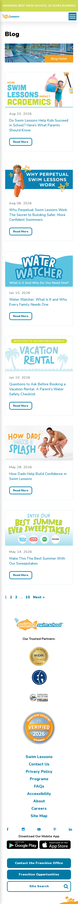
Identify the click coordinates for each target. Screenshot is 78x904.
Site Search (39, 886)
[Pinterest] (54, 829)
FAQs (39, 786)
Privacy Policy (39, 771)
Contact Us (39, 764)
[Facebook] (7, 829)
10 (28, 597)
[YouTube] (39, 829)
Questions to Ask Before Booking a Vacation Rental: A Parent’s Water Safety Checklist (37, 389)
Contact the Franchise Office (39, 863)
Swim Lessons (39, 756)
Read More (20, 142)
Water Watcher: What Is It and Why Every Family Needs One (38, 302)
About (39, 801)
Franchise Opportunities (39, 874)
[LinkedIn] (70, 829)
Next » (39, 597)
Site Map (39, 816)
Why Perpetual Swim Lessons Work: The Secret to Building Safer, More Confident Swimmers (38, 214)
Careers (39, 808)
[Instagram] (23, 829)
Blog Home (59, 58)
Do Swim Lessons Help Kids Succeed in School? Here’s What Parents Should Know (38, 125)
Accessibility (39, 793)
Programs (39, 779)
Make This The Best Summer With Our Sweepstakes (37, 561)
